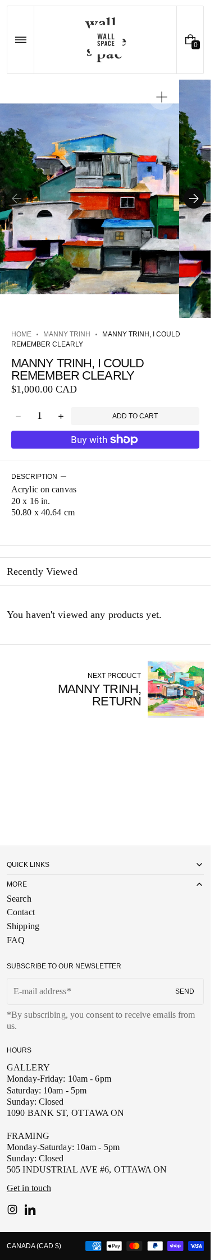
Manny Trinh (66, 334)
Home (21, 334)
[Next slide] (194, 198)
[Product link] (105, 689)
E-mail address (39, 991)
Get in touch (29, 1188)
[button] (20, 39)
